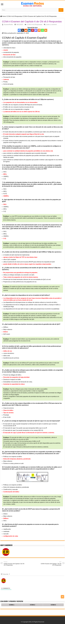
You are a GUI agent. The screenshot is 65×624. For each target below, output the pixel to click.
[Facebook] (19, 30)
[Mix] (39, 30)
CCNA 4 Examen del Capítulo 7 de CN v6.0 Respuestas (51, 563)
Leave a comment (51, 24)
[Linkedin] (29, 30)
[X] (22, 30)
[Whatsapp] (42, 30)
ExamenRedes (8, 24)
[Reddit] (25, 30)
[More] (45, 30)
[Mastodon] (35, 30)
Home (4, 16)
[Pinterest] (32, 30)
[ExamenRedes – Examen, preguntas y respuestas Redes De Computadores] (32, 4)
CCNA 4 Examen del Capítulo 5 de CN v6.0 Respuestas (14, 563)
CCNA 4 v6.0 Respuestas (14, 16)
